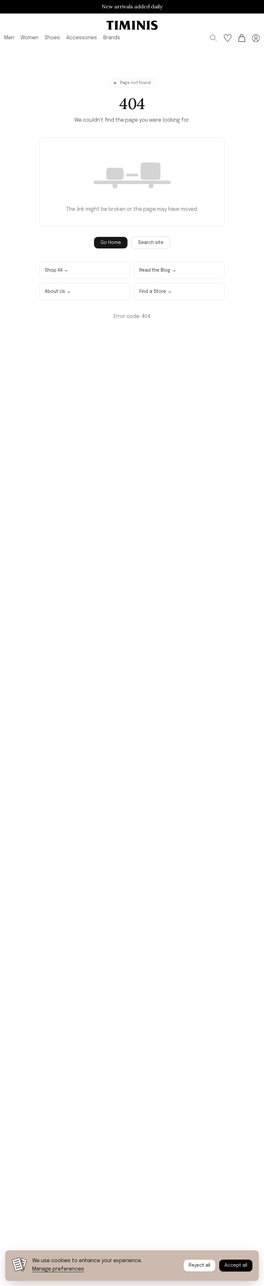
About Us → (58, 291)
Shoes (52, 38)
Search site (151, 242)
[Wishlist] (227, 38)
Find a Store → (155, 291)
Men (9, 38)
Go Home (110, 242)
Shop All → (56, 270)
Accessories (81, 38)
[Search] (213, 38)
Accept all (235, 1265)
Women (29, 38)
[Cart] (242, 38)
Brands (111, 38)
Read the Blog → (157, 270)
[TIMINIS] (132, 25)
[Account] (256, 38)
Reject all (199, 1265)
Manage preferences (58, 1269)
